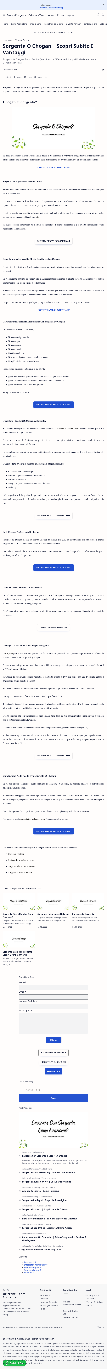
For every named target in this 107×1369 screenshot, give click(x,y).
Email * (22, 991)
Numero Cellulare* (28, 1001)
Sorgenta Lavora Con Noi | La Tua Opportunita (46, 1181)
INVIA (53, 1040)
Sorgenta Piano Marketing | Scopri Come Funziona (48, 1172)
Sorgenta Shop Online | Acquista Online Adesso (47, 1228)
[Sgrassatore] (58, 1246)
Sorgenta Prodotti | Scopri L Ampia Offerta (45, 1209)
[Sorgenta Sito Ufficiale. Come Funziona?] (19, 901)
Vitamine (29, 1272)
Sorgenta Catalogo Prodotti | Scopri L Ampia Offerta (18, 953)
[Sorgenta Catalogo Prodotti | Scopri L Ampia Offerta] (19, 939)
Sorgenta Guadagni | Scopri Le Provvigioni (44, 1200)
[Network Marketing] (33, 1178)
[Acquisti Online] (31, 1206)
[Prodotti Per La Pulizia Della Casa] (38, 1246)
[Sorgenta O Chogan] (53, 128)
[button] (98, 15)
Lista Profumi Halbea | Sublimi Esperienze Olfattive (49, 1218)
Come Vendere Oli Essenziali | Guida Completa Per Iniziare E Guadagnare (54, 1239)
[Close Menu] (103, 4)
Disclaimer (91, 1298)
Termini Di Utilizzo (95, 1302)
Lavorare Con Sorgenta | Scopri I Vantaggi (44, 1155)
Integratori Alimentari (36, 1264)
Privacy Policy (93, 1295)
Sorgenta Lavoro (32, 1270)
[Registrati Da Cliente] (53, 23)
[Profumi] (28, 1215)
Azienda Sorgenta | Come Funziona (40, 1191)
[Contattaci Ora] (90, 23)
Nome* (22, 982)
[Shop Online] (35, 23)
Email (89, 1305)
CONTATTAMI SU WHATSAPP (53, 167)
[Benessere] (41, 1233)
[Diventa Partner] (73, 23)
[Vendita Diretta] (37, 1152)
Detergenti (30, 1262)
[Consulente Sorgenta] (88, 901)
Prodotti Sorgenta (33, 1267)
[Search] (103, 15)
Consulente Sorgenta (83, 914)
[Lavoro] (27, 1152)
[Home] (5, 23)
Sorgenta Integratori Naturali (53, 914)
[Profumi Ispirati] (38, 1215)
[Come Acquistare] (19, 23)
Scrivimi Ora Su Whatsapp (51, 7)
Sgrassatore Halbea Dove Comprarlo (41, 1249)
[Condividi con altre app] (46, 77)
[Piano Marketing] (31, 1169)
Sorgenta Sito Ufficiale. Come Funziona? (18, 915)
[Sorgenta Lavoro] (49, 1178)
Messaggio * (25, 1010)
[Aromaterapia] (30, 1233)
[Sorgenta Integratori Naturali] (53, 901)
